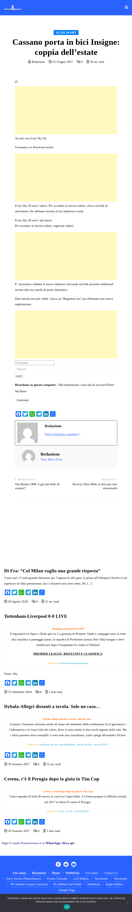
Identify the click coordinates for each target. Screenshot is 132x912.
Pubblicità (93, 884)
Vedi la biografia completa (61, 434)
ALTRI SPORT (66, 32)
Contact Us (111, 873)
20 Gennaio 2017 (18, 831)
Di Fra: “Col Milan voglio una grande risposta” (52, 570)
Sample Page (67, 890)
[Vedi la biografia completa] (80, 434)
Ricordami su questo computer (35, 385)
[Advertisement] (66, 110)
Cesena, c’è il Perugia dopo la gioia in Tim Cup (51, 778)
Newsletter (101, 878)
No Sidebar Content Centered (29, 884)
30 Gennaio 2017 (18, 764)
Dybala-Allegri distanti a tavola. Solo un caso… (52, 706)
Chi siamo (91, 873)
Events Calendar (57, 878)
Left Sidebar (81, 878)
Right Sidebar (114, 884)
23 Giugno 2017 (63, 61)
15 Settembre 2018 (19, 692)
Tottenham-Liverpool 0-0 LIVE (35, 616)
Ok (66, 906)
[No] (127, 903)
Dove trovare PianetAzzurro (23, 878)
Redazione (38, 61)
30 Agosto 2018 (18, 601)
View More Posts (51, 459)
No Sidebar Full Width (67, 884)
